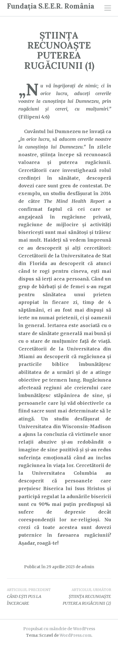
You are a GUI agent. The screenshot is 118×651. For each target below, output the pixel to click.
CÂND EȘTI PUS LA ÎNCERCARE (29, 597)
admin (87, 566)
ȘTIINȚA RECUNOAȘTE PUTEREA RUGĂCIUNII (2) (87, 597)
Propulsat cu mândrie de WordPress (59, 628)
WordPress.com (75, 635)
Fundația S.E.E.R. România (50, 6)
